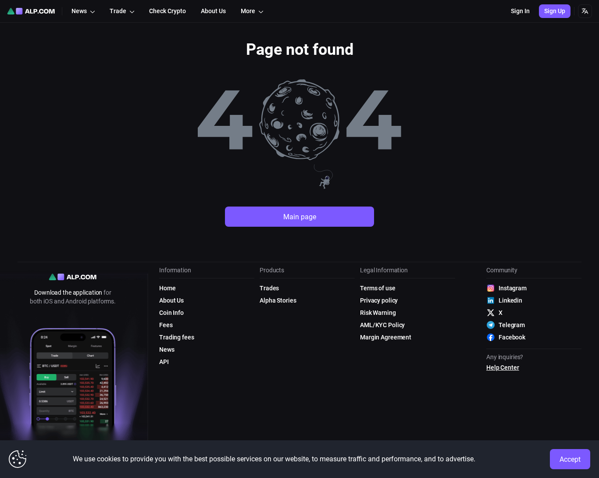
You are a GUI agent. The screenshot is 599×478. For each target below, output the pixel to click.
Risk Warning (378, 312)
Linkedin (510, 300)
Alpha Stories (278, 300)
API (164, 361)
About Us (171, 300)
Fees (166, 324)
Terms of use (378, 288)
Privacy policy (379, 300)
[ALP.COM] (31, 11)
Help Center (502, 367)
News (167, 349)
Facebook (512, 337)
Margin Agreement (385, 337)
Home (167, 288)
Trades (269, 288)
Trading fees (176, 337)
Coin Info (171, 312)
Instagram (513, 288)
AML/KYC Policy (382, 324)
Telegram (512, 324)
